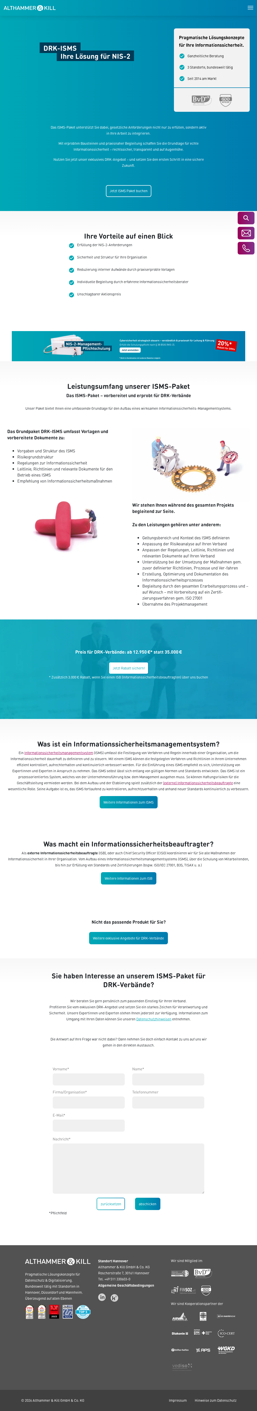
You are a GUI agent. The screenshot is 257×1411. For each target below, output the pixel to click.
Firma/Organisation (70, 1091)
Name (138, 1068)
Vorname (61, 1068)
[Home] (30, 7)
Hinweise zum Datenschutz (215, 1400)
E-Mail (59, 1115)
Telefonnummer (145, 1091)
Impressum (178, 1400)
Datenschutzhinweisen (153, 1019)
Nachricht (62, 1138)
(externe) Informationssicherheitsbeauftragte (198, 782)
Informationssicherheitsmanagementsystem (58, 752)
